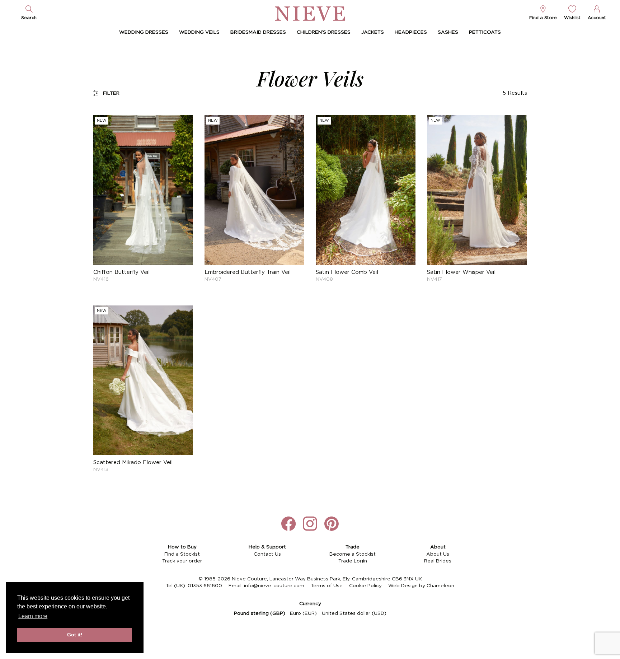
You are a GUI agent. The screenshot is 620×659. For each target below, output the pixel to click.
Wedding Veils (199, 32)
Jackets (372, 32)
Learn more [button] (32, 616)
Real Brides (437, 561)
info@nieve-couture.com (274, 585)
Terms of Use (327, 585)
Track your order (182, 561)
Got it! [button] (75, 634)
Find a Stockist (182, 554)
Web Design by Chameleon (421, 585)
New (102, 120)
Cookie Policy (365, 585)
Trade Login (352, 561)
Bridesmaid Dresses (258, 32)
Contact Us (267, 554)
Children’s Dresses (324, 32)
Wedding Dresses (143, 32)
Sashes (448, 32)
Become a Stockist (352, 554)
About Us (437, 554)
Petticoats (485, 32)
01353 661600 (205, 585)
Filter (111, 93)
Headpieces (411, 32)
